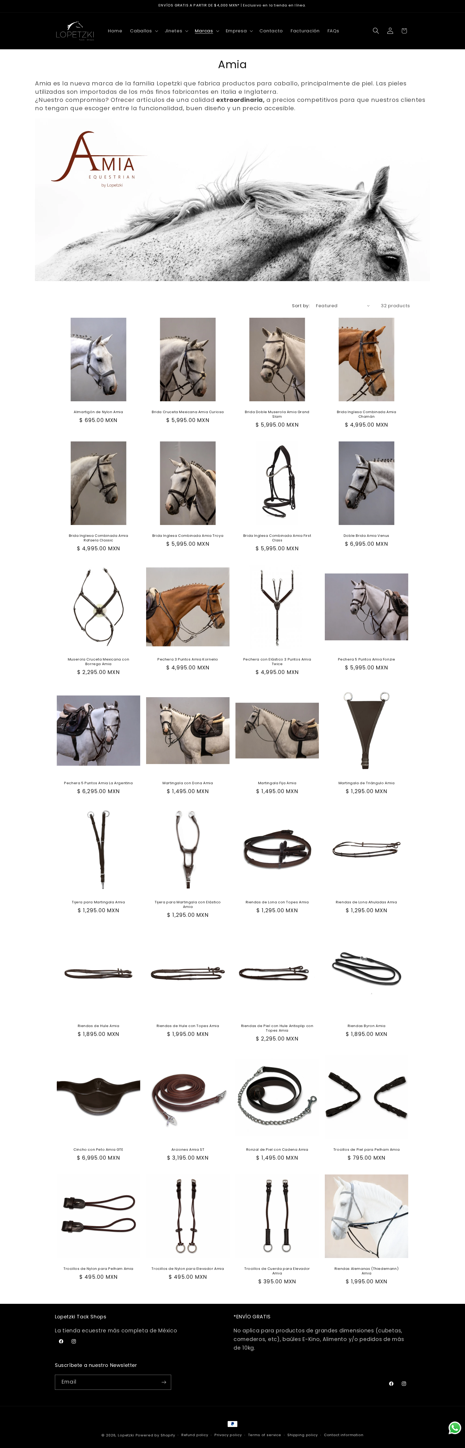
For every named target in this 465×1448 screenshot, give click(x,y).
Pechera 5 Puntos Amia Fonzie (366, 660)
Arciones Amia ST (188, 1150)
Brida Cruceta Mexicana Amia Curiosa (188, 412)
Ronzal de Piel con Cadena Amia (277, 1150)
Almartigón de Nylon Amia (98, 412)
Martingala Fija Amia (277, 783)
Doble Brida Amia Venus (366, 536)
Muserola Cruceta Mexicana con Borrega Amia (98, 662)
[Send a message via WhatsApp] (455, 1428)
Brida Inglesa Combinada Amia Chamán (366, 414)
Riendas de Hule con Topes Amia (188, 1026)
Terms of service (264, 1434)
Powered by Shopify (155, 1435)
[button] (143, 30)
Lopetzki (126, 1435)
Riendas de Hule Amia (98, 1026)
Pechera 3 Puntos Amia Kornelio (187, 660)
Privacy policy (228, 1434)
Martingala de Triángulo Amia (367, 783)
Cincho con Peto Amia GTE (98, 1150)
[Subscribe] (164, 1382)
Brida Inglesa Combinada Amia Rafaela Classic (98, 538)
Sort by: (300, 305)
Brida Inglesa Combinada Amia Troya (187, 536)
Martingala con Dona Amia (188, 783)
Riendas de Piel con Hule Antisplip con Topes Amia (277, 1028)
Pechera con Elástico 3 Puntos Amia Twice (277, 661)
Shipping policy (302, 1434)
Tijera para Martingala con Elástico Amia (188, 905)
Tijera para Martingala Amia (98, 902)
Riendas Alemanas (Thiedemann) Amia (366, 1271)
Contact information (344, 1434)
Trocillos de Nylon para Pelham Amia (98, 1269)
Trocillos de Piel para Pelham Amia (366, 1150)
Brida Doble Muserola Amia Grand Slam (277, 414)
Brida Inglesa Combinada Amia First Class (277, 538)
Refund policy (194, 1434)
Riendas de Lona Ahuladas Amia (366, 902)
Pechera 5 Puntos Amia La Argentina (98, 783)
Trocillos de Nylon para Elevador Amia (188, 1269)
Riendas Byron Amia (367, 1026)
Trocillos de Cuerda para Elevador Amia (277, 1271)
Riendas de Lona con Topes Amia (277, 902)
